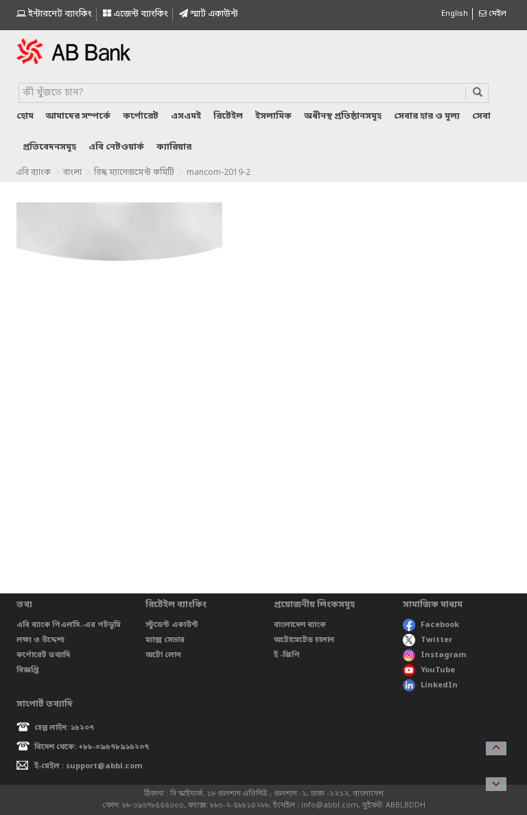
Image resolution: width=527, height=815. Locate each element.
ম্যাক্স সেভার (165, 640)
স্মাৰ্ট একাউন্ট (213, 14)
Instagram (444, 655)
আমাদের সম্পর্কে (78, 116)
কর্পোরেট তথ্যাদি (43, 655)
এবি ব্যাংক (33, 172)
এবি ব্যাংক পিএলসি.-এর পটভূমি (68, 625)
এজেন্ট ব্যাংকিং (139, 14)
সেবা (481, 116)
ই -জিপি (287, 655)
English (454, 14)
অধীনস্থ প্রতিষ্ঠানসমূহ (343, 116)
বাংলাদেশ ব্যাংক (300, 625)
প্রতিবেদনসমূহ (49, 147)
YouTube (438, 670)
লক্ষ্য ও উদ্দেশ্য (40, 640)
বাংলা (72, 172)
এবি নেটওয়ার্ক (116, 147)
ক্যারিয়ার (173, 147)
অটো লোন (163, 655)
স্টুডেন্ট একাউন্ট (171, 625)
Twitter (436, 640)
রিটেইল (228, 116)
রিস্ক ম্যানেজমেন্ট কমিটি (134, 172)
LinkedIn (439, 685)
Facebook (440, 625)
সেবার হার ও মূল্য (427, 116)
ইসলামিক (273, 116)
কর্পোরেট (141, 116)
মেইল (496, 14)
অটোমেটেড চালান (304, 640)
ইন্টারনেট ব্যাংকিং (59, 14)
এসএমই (186, 116)
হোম (25, 116)
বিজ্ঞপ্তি (27, 670)
